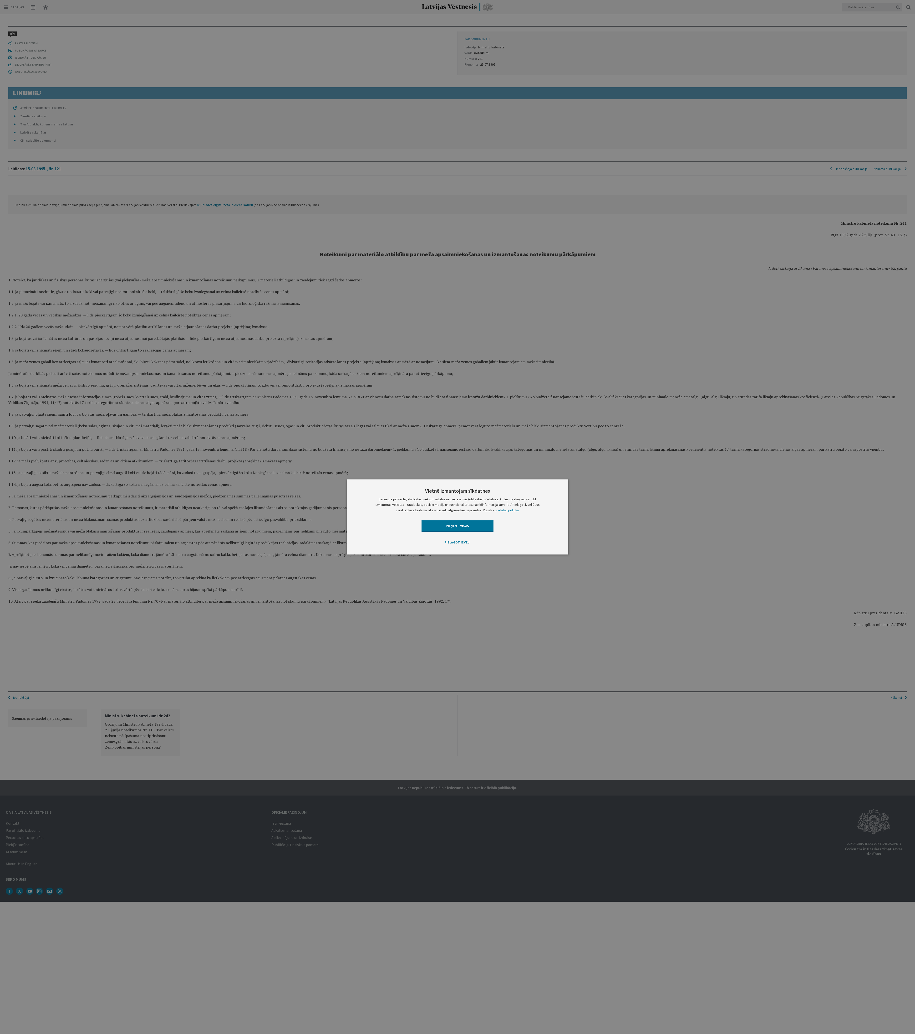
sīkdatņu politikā (507, 510)
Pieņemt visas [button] (457, 526)
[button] (457, 542)
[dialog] (457, 516)
